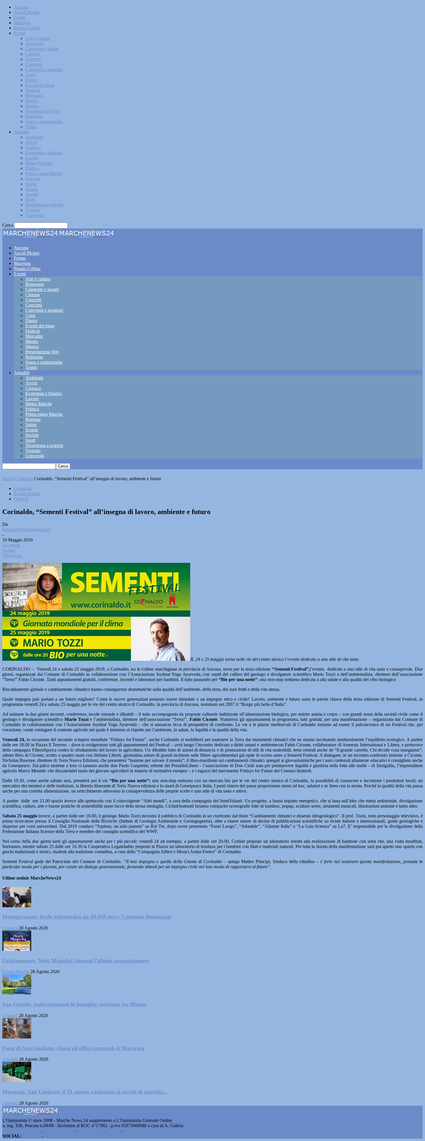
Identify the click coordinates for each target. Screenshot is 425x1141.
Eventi (20, 33)
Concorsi (33, 64)
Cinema (32, 53)
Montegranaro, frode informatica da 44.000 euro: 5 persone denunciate (86, 917)
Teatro (31, 126)
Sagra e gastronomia (43, 121)
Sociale (32, 194)
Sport (30, 199)
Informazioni (90, 1130)
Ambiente (34, 137)
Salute (31, 183)
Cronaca (33, 147)
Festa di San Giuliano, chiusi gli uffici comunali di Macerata (73, 1048)
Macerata (22, 22)
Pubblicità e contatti (20, 1130)
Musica (32, 105)
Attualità (21, 131)
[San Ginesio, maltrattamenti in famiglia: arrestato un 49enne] (16, 992)
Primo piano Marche (44, 173)
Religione (34, 116)
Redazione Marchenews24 (26, 529)
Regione (33, 178)
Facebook (32, 1135)
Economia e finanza (43, 152)
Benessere (34, 43)
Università (34, 215)
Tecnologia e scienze (44, 204)
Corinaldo (24, 478)
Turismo (32, 209)
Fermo (20, 17)
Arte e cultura (37, 38)
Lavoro (32, 157)
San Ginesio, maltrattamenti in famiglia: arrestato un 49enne (74, 1004)
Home (8, 478)
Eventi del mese (39, 85)
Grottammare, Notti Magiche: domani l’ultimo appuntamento (75, 961)
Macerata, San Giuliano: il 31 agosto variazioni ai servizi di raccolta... (84, 1092)
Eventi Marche (27, 493)
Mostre (31, 100)
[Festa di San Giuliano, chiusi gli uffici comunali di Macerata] (16, 1036)
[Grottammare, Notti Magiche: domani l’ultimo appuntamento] (16, 949)
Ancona (21, 7)
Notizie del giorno (58, 1130)
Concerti (33, 59)
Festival (32, 90)
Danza (31, 79)
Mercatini (34, 95)
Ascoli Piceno (26, 12)
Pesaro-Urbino (27, 27)
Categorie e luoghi (42, 48)
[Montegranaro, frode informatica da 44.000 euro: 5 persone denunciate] (16, 905)
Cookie (130, 1130)
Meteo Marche (38, 163)
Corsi (30, 74)
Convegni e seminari (44, 69)
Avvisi (31, 142)
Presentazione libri (42, 111)
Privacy (113, 1130)
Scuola (31, 189)
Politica (32, 168)
